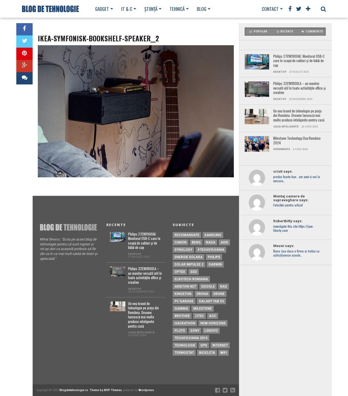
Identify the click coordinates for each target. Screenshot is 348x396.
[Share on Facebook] (24, 29)
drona (202, 294)
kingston (183, 294)
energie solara (189, 257)
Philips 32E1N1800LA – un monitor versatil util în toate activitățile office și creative (299, 88)
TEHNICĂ (177, 8)
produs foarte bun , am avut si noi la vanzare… (296, 179)
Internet (220, 345)
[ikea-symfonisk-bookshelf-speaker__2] (136, 175)
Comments (314, 31)
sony (194, 331)
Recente (286, 31)
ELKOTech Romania (191, 279)
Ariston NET (185, 286)
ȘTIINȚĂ (150, 8)
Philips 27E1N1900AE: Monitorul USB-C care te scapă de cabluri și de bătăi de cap (299, 61)
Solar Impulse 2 (189, 264)
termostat (184, 353)
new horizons (213, 323)
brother (182, 316)
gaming (181, 308)
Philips (214, 257)
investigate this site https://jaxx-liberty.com (293, 228)
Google (208, 286)
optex (180, 272)
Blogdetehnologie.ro (74, 390)
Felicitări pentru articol (288, 205)
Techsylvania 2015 (191, 338)
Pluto (180, 331)
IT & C (126, 8)
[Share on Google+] (24, 66)
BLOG (201, 8)
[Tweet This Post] (24, 41)
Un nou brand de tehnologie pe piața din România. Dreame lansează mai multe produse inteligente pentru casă (298, 116)
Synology (183, 250)
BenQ (196, 242)
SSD (193, 272)
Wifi (223, 353)
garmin (215, 264)
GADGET (102, 8)
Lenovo (211, 331)
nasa (210, 242)
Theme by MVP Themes (106, 390)
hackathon (185, 323)
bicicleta (207, 353)
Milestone (202, 308)
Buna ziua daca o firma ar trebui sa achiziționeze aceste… (296, 253)
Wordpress (146, 390)
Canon (181, 242)
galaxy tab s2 (211, 301)
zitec (199, 316)
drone (219, 294)
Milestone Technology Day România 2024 (297, 140)
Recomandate (187, 235)
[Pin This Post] (24, 54)
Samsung (212, 235)
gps (203, 345)
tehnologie (185, 345)
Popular (260, 31)
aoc (212, 316)
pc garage (184, 301)
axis (224, 242)
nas (223, 286)
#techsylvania (210, 250)
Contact (270, 8)
